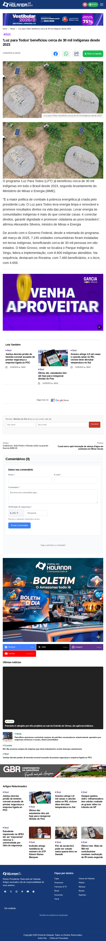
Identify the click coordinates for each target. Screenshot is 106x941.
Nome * (11, 475)
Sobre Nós (42, 938)
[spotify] (33, 891)
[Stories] (85, 4)
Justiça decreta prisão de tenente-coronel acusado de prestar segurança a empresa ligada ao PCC (20, 358)
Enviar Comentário (19, 525)
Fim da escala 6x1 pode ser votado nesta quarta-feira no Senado (66, 850)
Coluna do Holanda (87, 878)
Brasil (12, 29)
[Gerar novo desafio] (21, 513)
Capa (56, 878)
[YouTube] (27, 891)
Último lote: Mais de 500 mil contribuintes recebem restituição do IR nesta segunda (92, 852)
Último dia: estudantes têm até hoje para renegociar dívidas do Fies (52, 376)
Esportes (82, 895)
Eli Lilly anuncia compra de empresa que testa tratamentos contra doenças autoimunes (42, 749)
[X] (10, 891)
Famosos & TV (60, 887)
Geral (56, 899)
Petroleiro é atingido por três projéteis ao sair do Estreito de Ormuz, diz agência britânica (49, 726)
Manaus (82, 887)
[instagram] (16, 891)
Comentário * (14, 487)
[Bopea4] (18, 4)
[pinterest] (22, 891)
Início (5, 29)
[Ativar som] (99, 327)
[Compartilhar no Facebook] (55, 53)
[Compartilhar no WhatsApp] (66, 53)
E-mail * (57, 475)
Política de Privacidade (59, 938)
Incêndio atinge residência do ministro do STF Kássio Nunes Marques (37, 852)
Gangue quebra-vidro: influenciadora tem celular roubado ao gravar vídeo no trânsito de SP (92, 802)
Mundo (81, 891)
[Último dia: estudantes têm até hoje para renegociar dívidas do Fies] (53, 357)
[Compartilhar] (76, 53)
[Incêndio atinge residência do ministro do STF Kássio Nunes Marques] (40, 833)
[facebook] (5, 891)
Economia (58, 895)
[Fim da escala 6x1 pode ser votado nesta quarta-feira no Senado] (66, 833)
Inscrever (94, 424)
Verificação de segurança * (20, 507)
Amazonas (58, 882)
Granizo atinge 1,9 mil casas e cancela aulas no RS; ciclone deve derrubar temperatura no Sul (85, 358)
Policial (81, 882)
